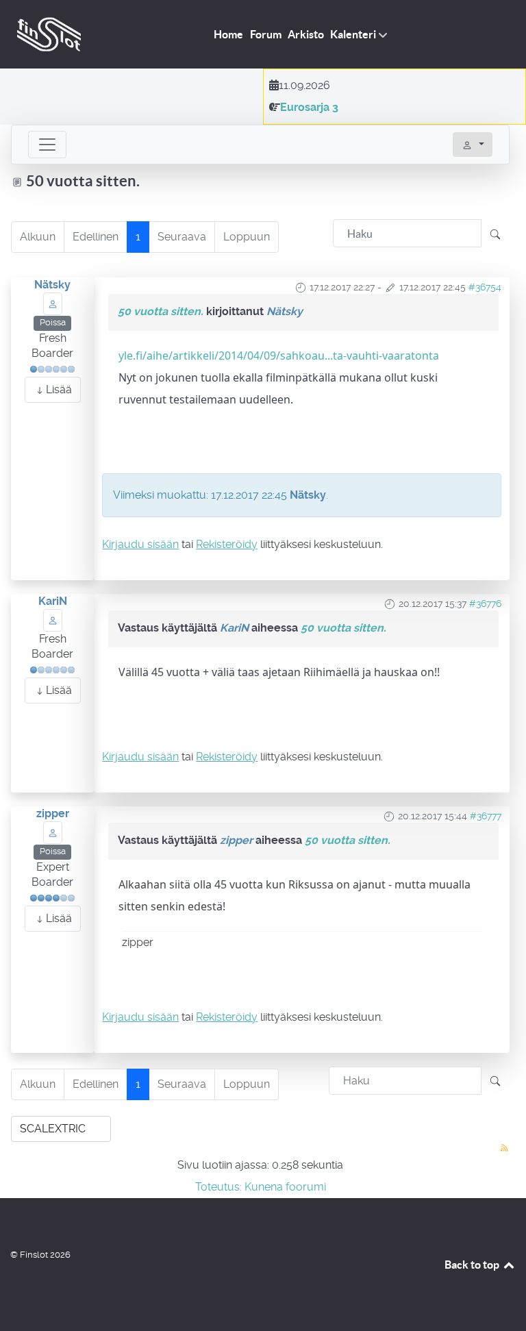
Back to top (472, 1264)
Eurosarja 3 (309, 107)
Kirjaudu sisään (140, 544)
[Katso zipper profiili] (52, 831)
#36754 (484, 287)
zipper (52, 813)
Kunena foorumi (285, 1186)
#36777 (485, 815)
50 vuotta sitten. (160, 311)
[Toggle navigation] (47, 144)
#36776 (485, 603)
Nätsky (52, 284)
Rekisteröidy (227, 544)
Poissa (53, 322)
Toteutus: (218, 1186)
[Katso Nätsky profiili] (52, 303)
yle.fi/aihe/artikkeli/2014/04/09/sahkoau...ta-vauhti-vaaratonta (278, 355)
